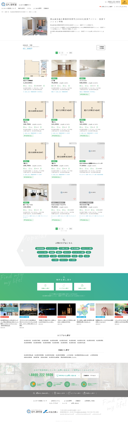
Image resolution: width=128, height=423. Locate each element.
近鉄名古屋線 (44, 357)
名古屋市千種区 (36, 340)
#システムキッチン (52, 248)
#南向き (81, 91)
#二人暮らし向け (43, 256)
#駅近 (52, 91)
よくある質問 (37, 8)
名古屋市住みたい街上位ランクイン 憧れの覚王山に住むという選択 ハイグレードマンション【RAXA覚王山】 (10, 323)
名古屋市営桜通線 (39, 355)
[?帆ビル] (36, 119)
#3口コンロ (67, 252)
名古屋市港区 (64, 342)
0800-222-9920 (81, 412)
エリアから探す (76, 393)
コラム (29, 8)
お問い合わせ (75, 403)
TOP (2, 11)
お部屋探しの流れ (90, 400)
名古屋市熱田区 (37, 342)
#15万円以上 (39, 91)
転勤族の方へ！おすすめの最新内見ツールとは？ (104, 321)
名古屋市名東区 (54, 340)
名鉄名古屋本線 (28, 357)
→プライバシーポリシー (82, 414)
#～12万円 (39, 133)
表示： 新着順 (27, 48)
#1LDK (87, 256)
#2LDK (75, 256)
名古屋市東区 (45, 340)
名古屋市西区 (99, 340)
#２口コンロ (64, 260)
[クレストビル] (92, 77)
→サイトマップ (96, 414)
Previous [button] (1, 309)
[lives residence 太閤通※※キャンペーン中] (92, 160)
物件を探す (21, 8)
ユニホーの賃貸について (8, 8)
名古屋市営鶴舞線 (60, 355)
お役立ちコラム (55, 400)
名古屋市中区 (27, 340)
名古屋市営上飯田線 (54, 357)
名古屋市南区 (55, 342)
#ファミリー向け (42, 252)
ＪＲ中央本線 (69, 355)
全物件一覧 (7, 11)
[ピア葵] (64, 77)
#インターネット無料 (84, 174)
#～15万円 (67, 133)
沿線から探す (61, 393)
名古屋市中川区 (81, 340)
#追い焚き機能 (75, 248)
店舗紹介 (46, 8)
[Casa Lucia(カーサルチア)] (64, 202)
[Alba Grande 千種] (92, 202)
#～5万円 (55, 260)
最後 (71, 52)
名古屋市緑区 (72, 340)
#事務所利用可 (34, 91)
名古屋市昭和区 (28, 342)
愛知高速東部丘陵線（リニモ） (69, 357)
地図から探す (90, 393)
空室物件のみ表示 (102, 47)
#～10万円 (67, 174)
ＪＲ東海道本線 (94, 355)
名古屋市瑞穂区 (47, 342)
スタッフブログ (53, 403)
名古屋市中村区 (91, 340)
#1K (81, 256)
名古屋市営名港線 (49, 355)
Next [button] (126, 309)
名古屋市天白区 (64, 340)
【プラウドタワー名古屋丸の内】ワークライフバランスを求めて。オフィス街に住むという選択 (28, 323)
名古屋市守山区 (81, 342)
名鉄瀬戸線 (36, 357)
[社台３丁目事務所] (36, 77)
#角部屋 (52, 252)
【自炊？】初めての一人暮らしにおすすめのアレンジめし (47, 321)
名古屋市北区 (72, 342)
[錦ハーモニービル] (36, 202)
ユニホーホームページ (66, 414)
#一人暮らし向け (26, 91)
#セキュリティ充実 (92, 174)
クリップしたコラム (121, 6)
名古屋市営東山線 (28, 355)
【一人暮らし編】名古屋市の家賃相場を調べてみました (85, 321)
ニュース (64, 403)
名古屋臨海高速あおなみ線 (81, 355)
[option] (9, 316)
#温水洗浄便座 (100, 174)
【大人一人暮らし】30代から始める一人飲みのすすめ (66, 321)
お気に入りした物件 (107, 6)
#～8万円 (53, 256)
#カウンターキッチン (64, 256)
